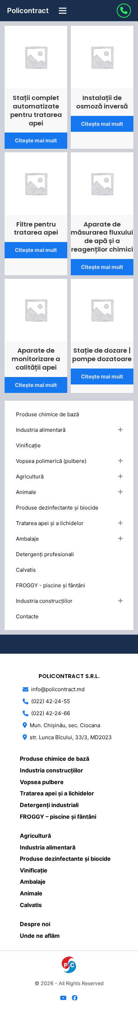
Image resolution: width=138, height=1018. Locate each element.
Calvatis (31, 904)
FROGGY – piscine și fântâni (58, 816)
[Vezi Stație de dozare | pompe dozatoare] (102, 309)
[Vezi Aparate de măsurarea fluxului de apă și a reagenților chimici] (102, 183)
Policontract (28, 10)
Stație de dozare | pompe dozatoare (102, 354)
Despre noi (35, 924)
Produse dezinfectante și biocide (65, 858)
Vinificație (33, 870)
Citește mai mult (36, 140)
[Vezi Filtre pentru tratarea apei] (36, 183)
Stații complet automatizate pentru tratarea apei (36, 110)
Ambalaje (33, 881)
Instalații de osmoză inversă (102, 102)
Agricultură (35, 835)
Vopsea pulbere (42, 781)
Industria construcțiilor (51, 770)
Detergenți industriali (49, 804)
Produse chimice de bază (54, 758)
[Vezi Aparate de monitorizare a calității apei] (36, 309)
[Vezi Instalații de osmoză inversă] (102, 56)
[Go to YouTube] (63, 998)
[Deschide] (62, 10)
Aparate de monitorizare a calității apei (36, 359)
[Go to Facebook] (74, 998)
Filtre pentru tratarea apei (36, 228)
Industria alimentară (47, 847)
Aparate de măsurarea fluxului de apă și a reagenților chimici (102, 237)
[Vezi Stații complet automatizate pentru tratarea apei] (36, 56)
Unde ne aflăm (40, 935)
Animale (31, 893)
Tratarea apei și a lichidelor (57, 793)
